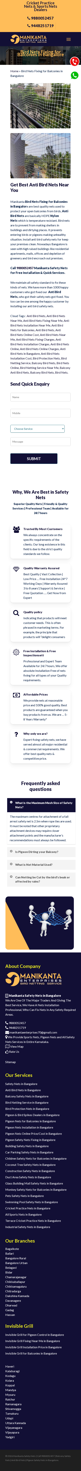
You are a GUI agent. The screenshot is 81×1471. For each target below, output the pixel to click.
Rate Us (13, 1051)
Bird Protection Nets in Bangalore (27, 1108)
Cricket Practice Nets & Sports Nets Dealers (40, 6)
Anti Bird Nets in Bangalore (23, 1090)
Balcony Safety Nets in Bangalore (26, 1096)
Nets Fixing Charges (41, 339)
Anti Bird (52, 316)
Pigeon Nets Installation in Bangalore (29, 1127)
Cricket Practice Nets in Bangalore (27, 1208)
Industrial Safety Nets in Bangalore (27, 1227)
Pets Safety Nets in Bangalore (24, 1195)
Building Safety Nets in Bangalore (27, 1146)
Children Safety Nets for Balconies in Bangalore (35, 1158)
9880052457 (25, 268)
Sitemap (10, 1062)
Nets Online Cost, (27, 334)
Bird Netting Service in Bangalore (26, 1102)
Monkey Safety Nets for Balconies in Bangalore (35, 1189)
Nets (51, 330)
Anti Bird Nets (36, 316)
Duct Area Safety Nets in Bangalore (28, 1177)
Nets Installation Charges (32, 344)
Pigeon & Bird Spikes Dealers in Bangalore (32, 1115)
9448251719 (17, 1027)
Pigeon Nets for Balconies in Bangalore (30, 1121)
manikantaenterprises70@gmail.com (33, 1032)
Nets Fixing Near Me (49, 320)
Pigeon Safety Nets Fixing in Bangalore (30, 1140)
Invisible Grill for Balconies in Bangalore (31, 1353)
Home (14, 71)
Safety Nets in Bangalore (21, 1084)
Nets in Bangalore (28, 353)
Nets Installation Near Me (33, 325)
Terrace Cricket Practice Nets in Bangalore (33, 1220)
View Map (17, 1046)
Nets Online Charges (45, 349)
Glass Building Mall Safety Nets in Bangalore (34, 1183)
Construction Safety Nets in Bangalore (30, 1171)
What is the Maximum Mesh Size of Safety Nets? (44, 805)
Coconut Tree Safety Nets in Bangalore (30, 1164)
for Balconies (25, 330)
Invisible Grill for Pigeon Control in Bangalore (34, 1334)
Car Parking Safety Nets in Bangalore (29, 1152)
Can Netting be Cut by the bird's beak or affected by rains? (42, 879)
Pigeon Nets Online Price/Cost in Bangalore (33, 1133)
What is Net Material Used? (34, 864)
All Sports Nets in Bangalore (23, 1214)
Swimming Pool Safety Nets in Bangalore (31, 1202)
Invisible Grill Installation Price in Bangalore (33, 1347)
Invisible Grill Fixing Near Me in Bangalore (32, 1341)
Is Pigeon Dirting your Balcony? (36, 851)
